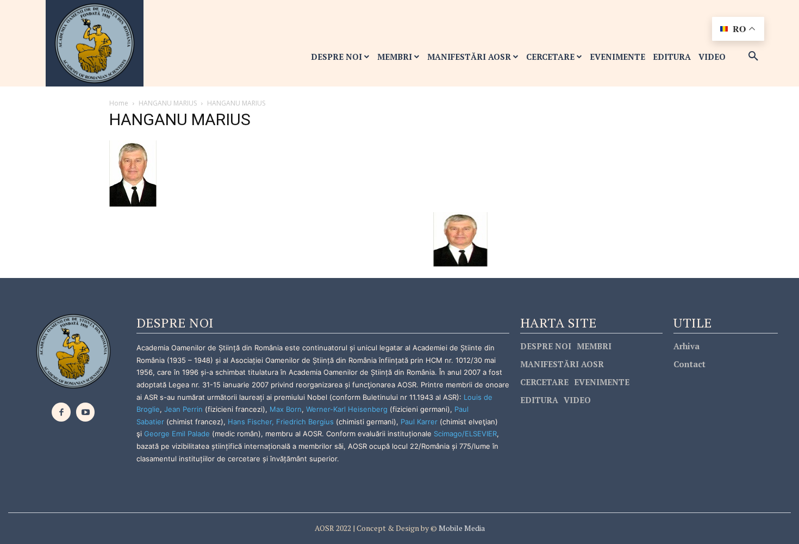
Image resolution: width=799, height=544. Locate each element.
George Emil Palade (177, 433)
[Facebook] (61, 412)
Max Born (286, 409)
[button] (753, 56)
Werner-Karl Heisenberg (347, 409)
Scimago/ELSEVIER (465, 433)
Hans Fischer (250, 421)
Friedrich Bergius (305, 421)
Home (118, 103)
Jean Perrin (184, 409)
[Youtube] (85, 412)
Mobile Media (461, 528)
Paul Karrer (419, 421)
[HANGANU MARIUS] (133, 172)
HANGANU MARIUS (168, 103)
